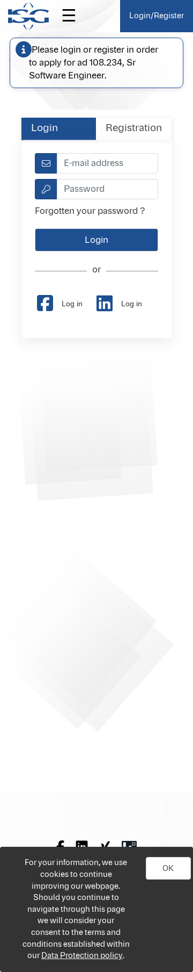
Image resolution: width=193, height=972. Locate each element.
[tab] (58, 129)
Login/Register (156, 16)
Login (44, 128)
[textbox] (107, 163)
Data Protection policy (82, 956)
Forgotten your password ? (90, 211)
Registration (134, 128)
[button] (168, 868)
